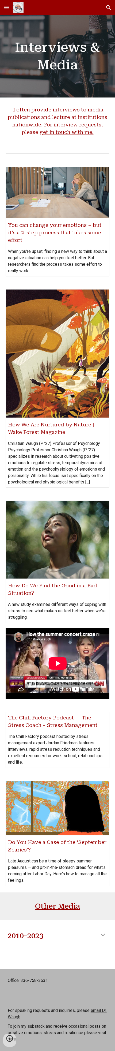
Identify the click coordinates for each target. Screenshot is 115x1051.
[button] (6, 7)
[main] (58, 56)
